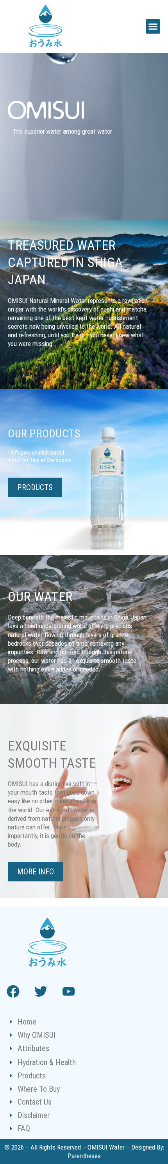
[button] (153, 26)
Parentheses (84, 1156)
